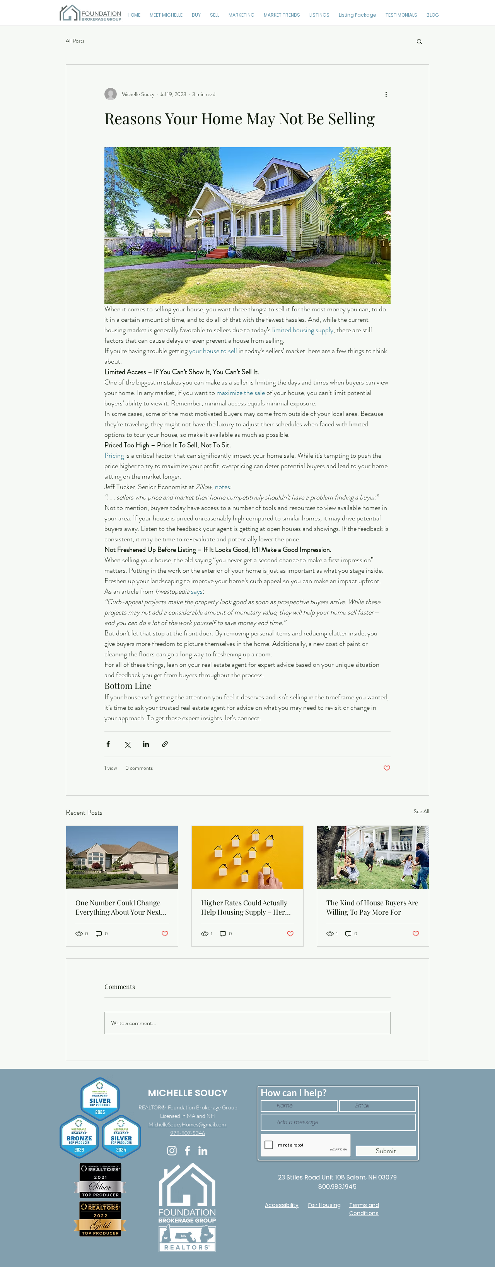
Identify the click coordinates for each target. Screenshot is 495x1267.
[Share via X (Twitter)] (127, 744)
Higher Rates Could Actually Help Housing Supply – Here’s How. (247, 907)
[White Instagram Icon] (172, 1150)
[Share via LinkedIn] (146, 744)
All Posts (75, 41)
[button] (419, 41)
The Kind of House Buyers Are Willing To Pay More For (372, 907)
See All (421, 811)
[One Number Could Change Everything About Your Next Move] (122, 857)
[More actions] (386, 94)
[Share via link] (165, 744)
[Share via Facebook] (108, 744)
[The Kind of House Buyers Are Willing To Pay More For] (373, 857)
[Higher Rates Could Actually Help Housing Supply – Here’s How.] (248, 857)
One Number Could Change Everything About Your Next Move (118, 907)
